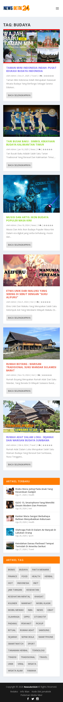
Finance (12, 576)
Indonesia (23, 583)
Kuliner (12, 603)
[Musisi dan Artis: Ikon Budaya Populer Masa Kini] (31, 194)
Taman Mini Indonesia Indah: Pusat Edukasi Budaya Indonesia (31, 69)
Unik (10, 663)
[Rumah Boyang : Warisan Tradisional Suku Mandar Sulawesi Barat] (31, 343)
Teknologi (38, 650)
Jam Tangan (15, 589)
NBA (30, 610)
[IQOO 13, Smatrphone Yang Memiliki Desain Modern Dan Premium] (10, 504)
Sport (31, 535)
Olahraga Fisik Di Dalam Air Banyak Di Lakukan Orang (35, 531)
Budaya (23, 569)
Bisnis (11, 569)
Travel (34, 76)
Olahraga (13, 616)
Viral (21, 663)
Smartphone (45, 636)
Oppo (27, 616)
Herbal (49, 576)
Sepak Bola (27, 636)
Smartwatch (15, 643)
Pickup (39, 623)
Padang (12, 623)
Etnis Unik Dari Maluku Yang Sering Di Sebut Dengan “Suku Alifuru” (27, 294)
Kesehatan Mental (19, 596)
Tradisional (28, 657)
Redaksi (14, 691)
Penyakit (26, 623)
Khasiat (39, 596)
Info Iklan (24, 691)
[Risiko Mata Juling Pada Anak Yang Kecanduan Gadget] (10, 491)
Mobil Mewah (16, 610)
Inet (30, 508)
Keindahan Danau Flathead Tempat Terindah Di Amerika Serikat (34, 545)
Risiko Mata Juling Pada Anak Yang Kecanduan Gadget (34, 490)
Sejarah (12, 636)
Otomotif (40, 616)
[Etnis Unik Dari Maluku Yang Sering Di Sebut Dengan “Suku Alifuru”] (31, 270)
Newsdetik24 (31, 686)
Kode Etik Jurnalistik (41, 691)
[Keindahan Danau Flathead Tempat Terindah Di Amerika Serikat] (10, 545)
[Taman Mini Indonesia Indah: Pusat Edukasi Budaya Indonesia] (31, 46)
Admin (13, 76)
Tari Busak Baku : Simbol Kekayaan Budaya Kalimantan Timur (30, 143)
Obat (50, 610)
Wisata (32, 663)
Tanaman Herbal (18, 650)
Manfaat (26, 603)
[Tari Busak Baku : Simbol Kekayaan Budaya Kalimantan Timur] (31, 121)
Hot (31, 302)
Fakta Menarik (40, 569)
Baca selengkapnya (19, 95)
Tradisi (12, 657)
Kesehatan (32, 589)
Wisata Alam (15, 670)
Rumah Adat (27, 630)
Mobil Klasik (43, 603)
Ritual (12, 630)
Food (25, 576)
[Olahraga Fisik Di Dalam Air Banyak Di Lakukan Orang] (10, 532)
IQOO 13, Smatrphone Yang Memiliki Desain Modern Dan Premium (34, 504)
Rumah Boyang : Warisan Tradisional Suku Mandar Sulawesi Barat (31, 367)
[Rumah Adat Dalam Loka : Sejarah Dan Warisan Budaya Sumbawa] (31, 417)
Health (31, 495)
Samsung (44, 630)
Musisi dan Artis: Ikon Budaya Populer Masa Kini (27, 219)
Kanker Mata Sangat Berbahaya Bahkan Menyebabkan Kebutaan (32, 517)
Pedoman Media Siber (31, 695)
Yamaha (31, 670)
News (33, 149)
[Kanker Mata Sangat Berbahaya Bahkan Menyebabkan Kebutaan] (10, 518)
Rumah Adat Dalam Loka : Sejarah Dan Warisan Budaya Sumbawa (30, 438)
